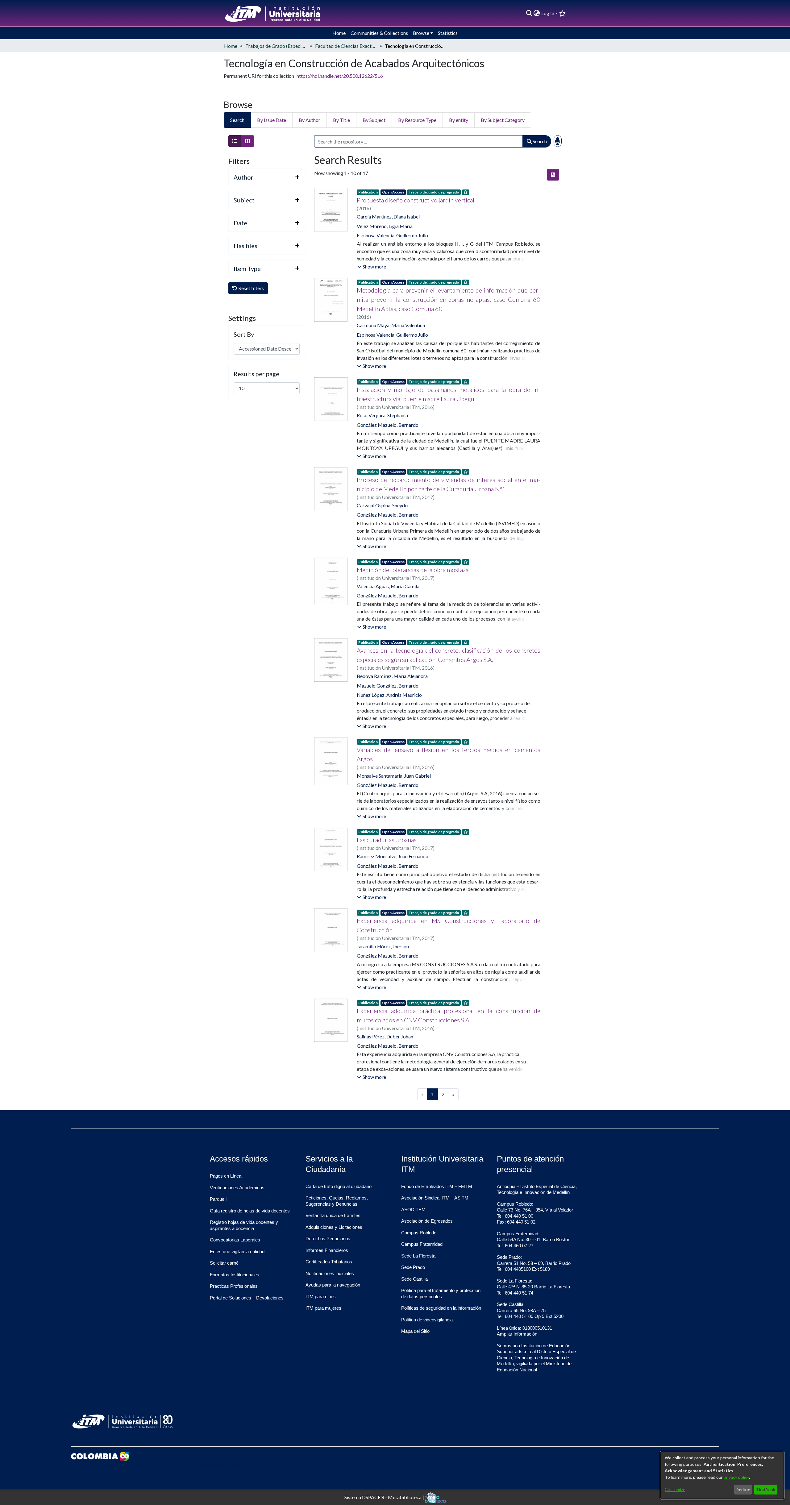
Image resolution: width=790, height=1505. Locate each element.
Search (539, 141)
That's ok (765, 1489)
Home (230, 46)
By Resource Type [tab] (417, 120)
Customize (675, 1489)
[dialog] (722, 1475)
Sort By (244, 334)
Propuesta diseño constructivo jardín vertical (415, 200)
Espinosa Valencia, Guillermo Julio (392, 235)
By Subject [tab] (374, 120)
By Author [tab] (309, 120)
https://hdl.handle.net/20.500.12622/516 (340, 76)
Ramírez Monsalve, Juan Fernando (392, 856)
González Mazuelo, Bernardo (387, 425)
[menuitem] (537, 13)
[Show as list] (234, 141)
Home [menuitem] (339, 33)
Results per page (256, 373)
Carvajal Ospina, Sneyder (383, 505)
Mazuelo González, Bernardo (387, 685)
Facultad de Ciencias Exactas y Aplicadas (346, 46)
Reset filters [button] (250, 288)
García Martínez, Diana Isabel (388, 216)
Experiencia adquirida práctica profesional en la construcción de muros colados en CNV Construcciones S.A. (448, 1015)
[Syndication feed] (553, 175)
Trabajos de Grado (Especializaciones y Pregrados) (276, 46)
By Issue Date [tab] (271, 120)
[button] (371, 267)
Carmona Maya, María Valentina (391, 325)
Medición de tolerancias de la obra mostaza (412, 569)
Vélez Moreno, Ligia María (385, 226)
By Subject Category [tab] (503, 120)
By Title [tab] (341, 120)
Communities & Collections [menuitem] (379, 33)
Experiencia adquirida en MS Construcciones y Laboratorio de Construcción (448, 925)
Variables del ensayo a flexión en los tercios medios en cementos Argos (448, 754)
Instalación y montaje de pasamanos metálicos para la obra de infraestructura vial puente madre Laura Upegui (448, 394)
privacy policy (736, 1477)
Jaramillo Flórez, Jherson (383, 946)
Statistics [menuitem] (448, 33)
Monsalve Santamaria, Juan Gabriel (394, 776)
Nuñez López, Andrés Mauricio (389, 695)
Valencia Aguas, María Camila (388, 586)
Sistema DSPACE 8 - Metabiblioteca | (384, 1497)
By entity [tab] (458, 120)
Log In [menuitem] (547, 13)
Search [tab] (237, 120)
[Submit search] (529, 13)
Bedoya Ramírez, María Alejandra (392, 676)
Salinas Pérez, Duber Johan (385, 1036)
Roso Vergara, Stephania (382, 415)
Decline (743, 1489)
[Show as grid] (247, 141)
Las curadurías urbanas (387, 839)
